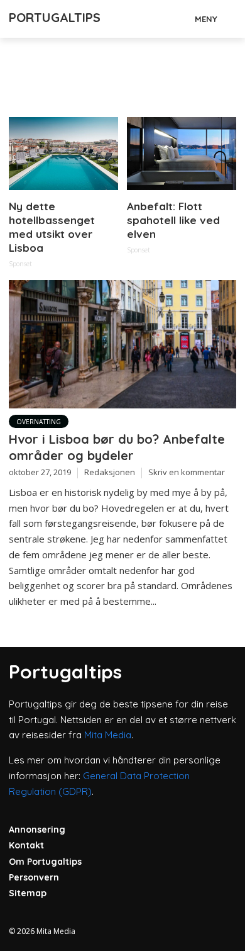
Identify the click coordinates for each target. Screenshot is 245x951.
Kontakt (26, 845)
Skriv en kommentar (186, 472)
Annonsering (37, 829)
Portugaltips (55, 17)
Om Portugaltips (45, 861)
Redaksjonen (109, 472)
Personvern (34, 877)
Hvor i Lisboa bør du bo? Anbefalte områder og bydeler (117, 447)
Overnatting (38, 421)
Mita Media (107, 735)
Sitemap (27, 893)
